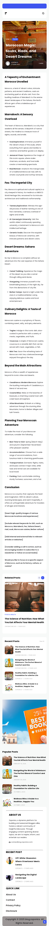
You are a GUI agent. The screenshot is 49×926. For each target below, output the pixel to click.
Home (8, 39)
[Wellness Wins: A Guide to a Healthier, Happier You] (9, 687)
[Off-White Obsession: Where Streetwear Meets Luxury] (10, 860)
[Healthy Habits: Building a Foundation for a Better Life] (9, 676)
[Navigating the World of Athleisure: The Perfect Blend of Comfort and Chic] (9, 663)
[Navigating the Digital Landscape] (10, 877)
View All (41, 641)
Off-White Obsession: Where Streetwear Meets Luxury (27, 861)
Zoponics (14, 62)
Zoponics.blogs (10, 626)
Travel (15, 39)
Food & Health (10, 615)
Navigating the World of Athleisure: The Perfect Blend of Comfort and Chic (28, 662)
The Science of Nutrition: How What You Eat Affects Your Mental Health (29, 649)
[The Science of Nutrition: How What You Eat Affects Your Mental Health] (24, 597)
